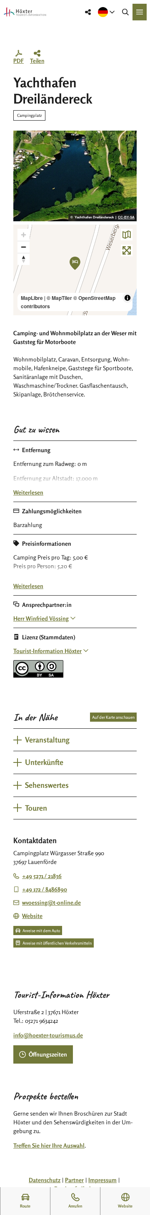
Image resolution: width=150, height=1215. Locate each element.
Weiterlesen (28, 492)
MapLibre (32, 298)
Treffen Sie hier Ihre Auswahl (49, 1145)
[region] (75, 270)
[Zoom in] (24, 235)
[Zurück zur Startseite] (25, 12)
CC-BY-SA (126, 217)
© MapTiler (59, 298)
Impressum (102, 1179)
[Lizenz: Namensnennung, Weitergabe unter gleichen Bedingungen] (38, 675)
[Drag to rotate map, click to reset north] (24, 259)
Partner (74, 1179)
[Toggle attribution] (127, 298)
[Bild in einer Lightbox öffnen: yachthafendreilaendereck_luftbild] (75, 176)
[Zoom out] (24, 247)
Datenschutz (44, 1179)
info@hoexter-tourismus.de (48, 1035)
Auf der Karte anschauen (113, 717)
